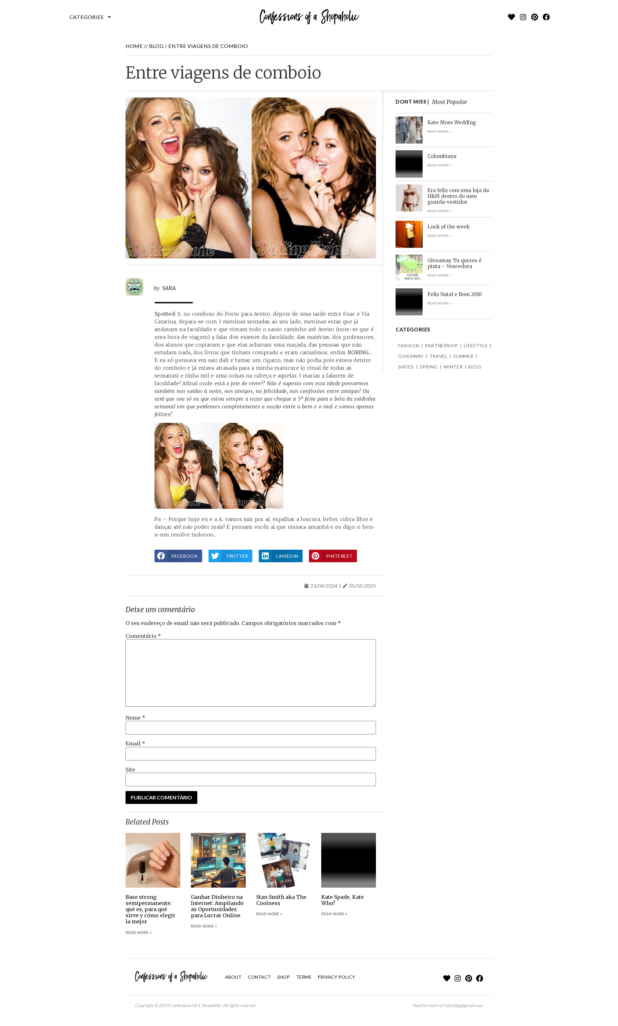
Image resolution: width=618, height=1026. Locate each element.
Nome (135, 717)
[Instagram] (523, 17)
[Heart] (511, 17)
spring (429, 366)
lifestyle (476, 345)
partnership (441, 345)
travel (438, 356)
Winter (453, 366)
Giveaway (411, 356)
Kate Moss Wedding (451, 122)
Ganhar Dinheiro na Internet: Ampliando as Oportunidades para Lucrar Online (217, 906)
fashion (408, 345)
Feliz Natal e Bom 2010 (454, 294)
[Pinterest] (534, 17)
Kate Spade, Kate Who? (342, 900)
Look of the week (448, 227)
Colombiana (441, 156)
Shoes (406, 366)
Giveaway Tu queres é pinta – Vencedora (454, 263)
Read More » (139, 932)
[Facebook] (546, 17)
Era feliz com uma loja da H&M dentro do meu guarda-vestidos (458, 196)
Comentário (143, 636)
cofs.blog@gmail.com (464, 1005)
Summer (463, 356)
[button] (90, 17)
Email (135, 743)
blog (156, 46)
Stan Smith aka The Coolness (281, 900)
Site (130, 769)
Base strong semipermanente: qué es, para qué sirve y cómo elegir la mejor (150, 909)
